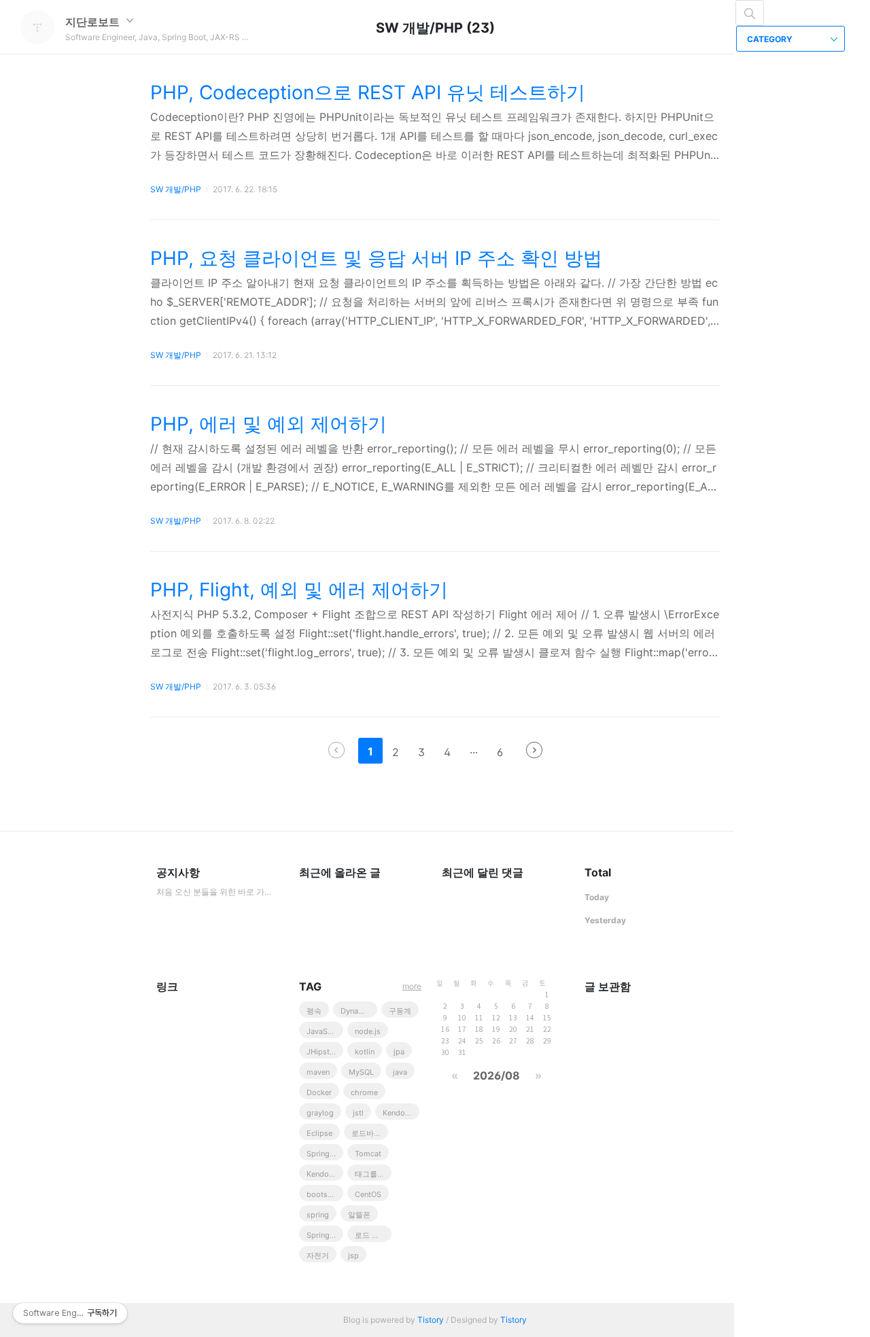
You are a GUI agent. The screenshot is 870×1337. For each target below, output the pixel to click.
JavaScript (325, 1031)
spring (318, 1214)
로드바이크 (369, 1133)
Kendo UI (399, 1113)
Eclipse (319, 1133)
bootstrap (324, 1194)
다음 (534, 750)
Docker (319, 1092)
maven (318, 1072)
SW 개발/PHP (175, 189)
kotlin (365, 1051)
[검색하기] (749, 13)
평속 (314, 1011)
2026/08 (496, 1075)
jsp (353, 1255)
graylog (320, 1113)
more (411, 986)
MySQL (361, 1072)
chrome (364, 1092)
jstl (358, 1113)
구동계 (400, 1011)
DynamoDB (359, 1011)
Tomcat (368, 1153)
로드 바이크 (373, 1235)
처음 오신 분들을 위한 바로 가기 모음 (214, 892)
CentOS (368, 1194)
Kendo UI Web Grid (325, 1174)
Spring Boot (325, 1153)
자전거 (318, 1255)
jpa (399, 1051)
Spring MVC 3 (325, 1235)
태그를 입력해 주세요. (373, 1174)
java (400, 1072)
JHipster (321, 1051)
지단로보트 (93, 22)
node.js (368, 1031)
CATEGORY (771, 39)
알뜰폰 (359, 1214)
